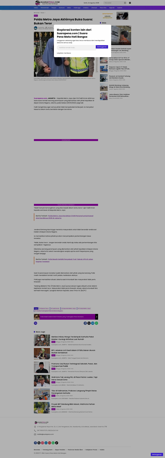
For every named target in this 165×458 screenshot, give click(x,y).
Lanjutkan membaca (64, 53)
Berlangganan (102, 47)
